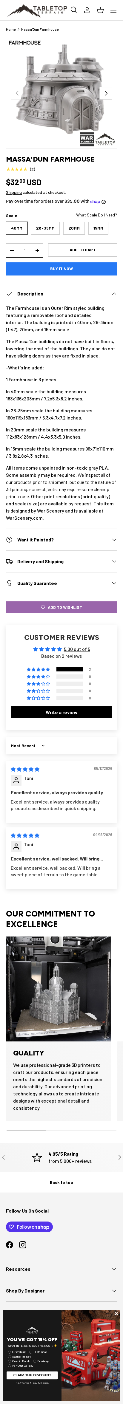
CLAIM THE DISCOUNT (32, 1375)
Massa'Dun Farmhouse (40, 29)
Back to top (61, 1182)
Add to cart (83, 249)
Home (11, 29)
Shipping (14, 192)
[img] (25, 769)
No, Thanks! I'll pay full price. (32, 1382)
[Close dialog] (116, 1313)
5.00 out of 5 (77, 649)
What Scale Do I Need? (96, 214)
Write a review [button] (62, 712)
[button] (39, 669)
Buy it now (61, 268)
